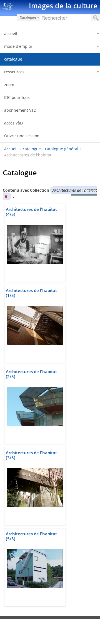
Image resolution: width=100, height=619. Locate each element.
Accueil (11, 148)
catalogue (32, 148)
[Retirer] (6, 196)
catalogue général (61, 148)
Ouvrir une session (21, 135)
